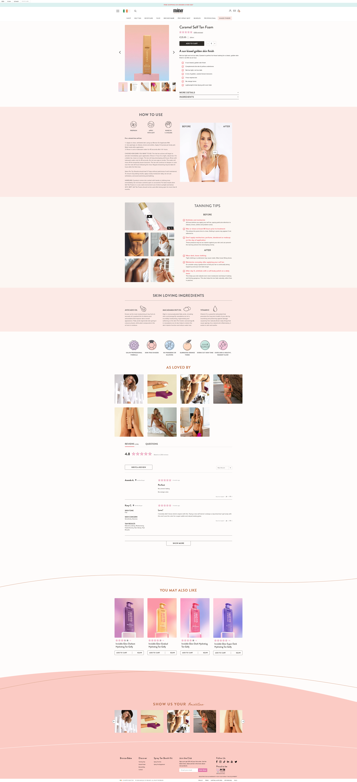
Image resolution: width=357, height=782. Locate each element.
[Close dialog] (213, 369)
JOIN (197, 407)
